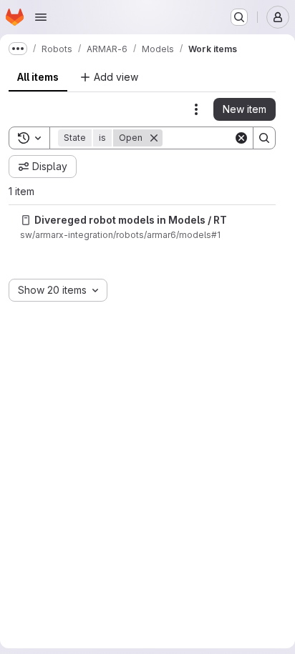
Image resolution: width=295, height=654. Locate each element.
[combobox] (58, 290)
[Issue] (26, 220)
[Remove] (154, 138)
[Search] (264, 138)
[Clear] (241, 138)
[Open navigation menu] (40, 17)
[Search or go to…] (239, 17)
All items (38, 77)
